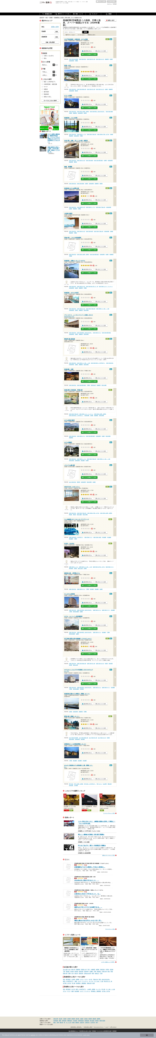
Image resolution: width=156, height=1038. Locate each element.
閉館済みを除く (92, 34)
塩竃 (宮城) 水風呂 (97, 537)
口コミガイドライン (99, 1027)
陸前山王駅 (80, 568)
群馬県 (73, 1018)
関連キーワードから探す (46, 1024)
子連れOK (95, 979)
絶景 (93, 983)
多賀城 (111, 969)
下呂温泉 (75, 1020)
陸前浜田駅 (86, 310)
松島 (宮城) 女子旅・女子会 (103, 134)
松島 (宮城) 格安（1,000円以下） (98, 363)
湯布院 (97, 1020)
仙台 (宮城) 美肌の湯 (83, 737)
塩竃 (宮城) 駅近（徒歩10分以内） (84, 610)
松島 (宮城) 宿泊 (82, 59)
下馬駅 (75, 538)
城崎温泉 (69, 1020)
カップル (91, 981)
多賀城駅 (92, 589)
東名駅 (74, 514)
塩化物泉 (77, 991)
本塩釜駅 (109, 537)
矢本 (72, 973)
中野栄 (107, 969)
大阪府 (81, 1018)
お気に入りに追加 (101, 51)
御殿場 (77, 1022)
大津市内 (92, 1022)
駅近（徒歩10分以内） (104, 979)
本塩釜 (72, 971)
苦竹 (89, 969)
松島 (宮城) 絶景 (89, 231)
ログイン (109, 4)
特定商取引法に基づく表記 (85, 1031)
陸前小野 (65, 973)
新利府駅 (71, 568)
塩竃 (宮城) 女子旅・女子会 (99, 567)
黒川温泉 (92, 1020)
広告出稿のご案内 (88, 1027)
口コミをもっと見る (110, 929)
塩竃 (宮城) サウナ (88, 537)
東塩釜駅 (83, 460)
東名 (108, 971)
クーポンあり (81, 34)
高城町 (91, 971)
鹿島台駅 (110, 784)
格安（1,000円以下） (68, 981)
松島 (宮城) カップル (81, 134)
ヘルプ (106, 1027)
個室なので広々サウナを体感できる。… (88, 907)
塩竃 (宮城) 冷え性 (100, 663)
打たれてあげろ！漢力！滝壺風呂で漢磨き (92, 845)
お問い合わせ (113, 1027)
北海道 (86, 1018)
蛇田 (93, 973)
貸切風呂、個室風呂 (81, 983)
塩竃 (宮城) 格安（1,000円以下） (76, 537)
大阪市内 (82, 1022)
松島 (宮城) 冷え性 (100, 59)
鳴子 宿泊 (71, 784)
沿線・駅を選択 (50, 42)
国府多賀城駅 (76, 611)
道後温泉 (86, 1020)
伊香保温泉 (81, 1020)
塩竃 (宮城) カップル (73, 567)
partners (33, 1035)
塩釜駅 (101, 589)
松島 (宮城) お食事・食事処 (83, 111)
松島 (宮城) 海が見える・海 (92, 286)
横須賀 (61, 1022)
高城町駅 (107, 59)
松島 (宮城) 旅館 (109, 111)
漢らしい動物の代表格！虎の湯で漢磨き (91, 834)
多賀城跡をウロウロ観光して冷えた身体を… (89, 867)
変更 (56, 31)
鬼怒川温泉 (102, 1020)
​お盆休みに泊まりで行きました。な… (87, 894)
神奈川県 (55, 1018)
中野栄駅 (82, 689)
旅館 (76, 981)
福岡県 (98, 1018)
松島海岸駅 (71, 60)
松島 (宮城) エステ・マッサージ (106, 286)
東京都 (77, 1018)
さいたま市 (69, 1022)
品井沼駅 (71, 785)
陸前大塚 (104, 971)
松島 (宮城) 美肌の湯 (81, 89)
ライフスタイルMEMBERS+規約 (104, 1031)
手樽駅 (76, 60)
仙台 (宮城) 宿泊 (72, 482)
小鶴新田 (93, 969)
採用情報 (114, 1031)
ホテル (82, 979)
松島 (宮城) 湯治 (109, 363)
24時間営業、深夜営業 (50, 84)
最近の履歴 (111, 1)
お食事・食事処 (75, 979)
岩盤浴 (46, 89)
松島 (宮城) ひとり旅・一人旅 (102, 308)
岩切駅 (85, 568)
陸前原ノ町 (84, 969)
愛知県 (94, 1018)
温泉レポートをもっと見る (108, 855)
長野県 (90, 1018)
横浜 (54, 1022)
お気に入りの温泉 (101, 1)
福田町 (97, 969)
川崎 (58, 1022)
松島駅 (111, 59)
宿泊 (64, 979)
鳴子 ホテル (99, 784)
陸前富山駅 (93, 385)
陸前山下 (97, 973)
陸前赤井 (81, 973)
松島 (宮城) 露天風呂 (98, 160)
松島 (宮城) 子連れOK (91, 134)
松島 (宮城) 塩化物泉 (73, 59)
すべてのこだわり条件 (50, 100)
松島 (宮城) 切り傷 (91, 59)
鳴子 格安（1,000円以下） (90, 784)
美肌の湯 (89, 983)
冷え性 (90, 979)
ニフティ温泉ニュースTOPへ (108, 962)
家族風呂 (46, 94)
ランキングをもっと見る (109, 813)
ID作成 (114, 4)
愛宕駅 (76, 90)
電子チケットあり (70, 34)
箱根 (60, 1020)
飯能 (73, 1022)
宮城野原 (78, 969)
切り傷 (73, 983)
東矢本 (76, 973)
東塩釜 (76, 971)
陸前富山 (99, 971)
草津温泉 (55, 1020)
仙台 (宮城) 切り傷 (93, 737)
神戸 (97, 1022)
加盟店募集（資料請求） (76, 1027)
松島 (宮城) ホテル (97, 332)
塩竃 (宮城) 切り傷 (91, 663)
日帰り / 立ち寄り (49, 55)
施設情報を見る (87, 51)
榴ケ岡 (73, 969)
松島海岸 (86, 971)
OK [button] (147, 1035)
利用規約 (94, 1031)
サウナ (86, 979)
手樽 (95, 971)
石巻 (101, 973)
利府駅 (75, 568)
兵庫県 (69, 1018)
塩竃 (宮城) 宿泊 (72, 589)
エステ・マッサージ (83, 981)
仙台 (69, 969)
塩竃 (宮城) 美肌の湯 (81, 663)
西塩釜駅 (71, 538)
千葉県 (64, 1018)
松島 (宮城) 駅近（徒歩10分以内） (97, 111)
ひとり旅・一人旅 (98, 981)
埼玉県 (60, 1018)
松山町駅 (105, 784)
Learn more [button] (86, 1035)
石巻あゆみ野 (87, 973)
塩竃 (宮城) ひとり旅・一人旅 (85, 567)
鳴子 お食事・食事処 (78, 784)
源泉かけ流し (48, 96)
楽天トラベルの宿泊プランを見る (89, 54)
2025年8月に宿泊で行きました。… (86, 880)
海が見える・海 (108, 981)
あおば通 (65, 969)
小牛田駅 (76, 785)
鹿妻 (69, 973)
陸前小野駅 (85, 514)
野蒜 (112, 971)
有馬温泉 (64, 1020)
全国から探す (55, 26)
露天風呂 (68, 979)
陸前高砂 (102, 969)
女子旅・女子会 (67, 983)
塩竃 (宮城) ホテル (81, 589)
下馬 (64, 971)
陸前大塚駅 (104, 385)
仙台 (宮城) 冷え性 (102, 737)
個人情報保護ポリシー (73, 1031)
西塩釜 (67, 971)
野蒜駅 (70, 514)
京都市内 (87, 1022)
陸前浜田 (81, 971)
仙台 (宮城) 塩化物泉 (73, 737)
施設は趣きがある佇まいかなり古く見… (88, 920)
